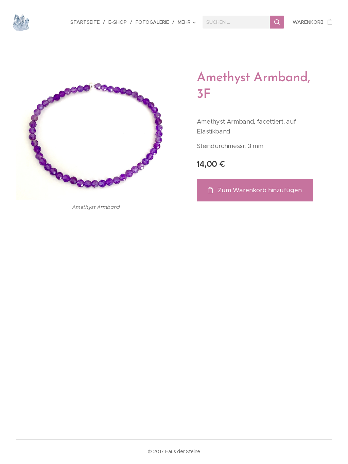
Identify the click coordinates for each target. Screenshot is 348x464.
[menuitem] (87, 22)
